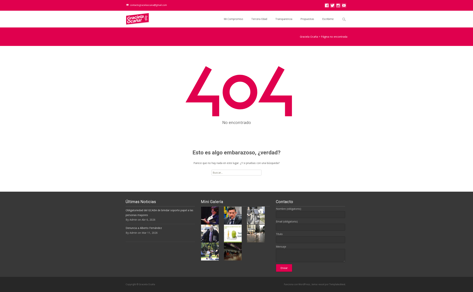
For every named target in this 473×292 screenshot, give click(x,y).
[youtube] (344, 6)
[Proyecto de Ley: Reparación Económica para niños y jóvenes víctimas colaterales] (210, 215)
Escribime (328, 19)
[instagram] (338, 6)
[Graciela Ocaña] (135, 18)
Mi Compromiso (233, 19)
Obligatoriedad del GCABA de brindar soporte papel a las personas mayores (159, 212)
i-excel (321, 284)
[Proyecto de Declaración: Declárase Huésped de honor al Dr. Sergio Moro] (233, 215)
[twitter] (332, 6)
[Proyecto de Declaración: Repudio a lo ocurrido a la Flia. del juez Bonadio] (210, 233)
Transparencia (283, 19)
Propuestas (307, 19)
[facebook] (326, 6)
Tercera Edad (259, 19)
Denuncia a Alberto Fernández (144, 228)
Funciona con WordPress (297, 284)
